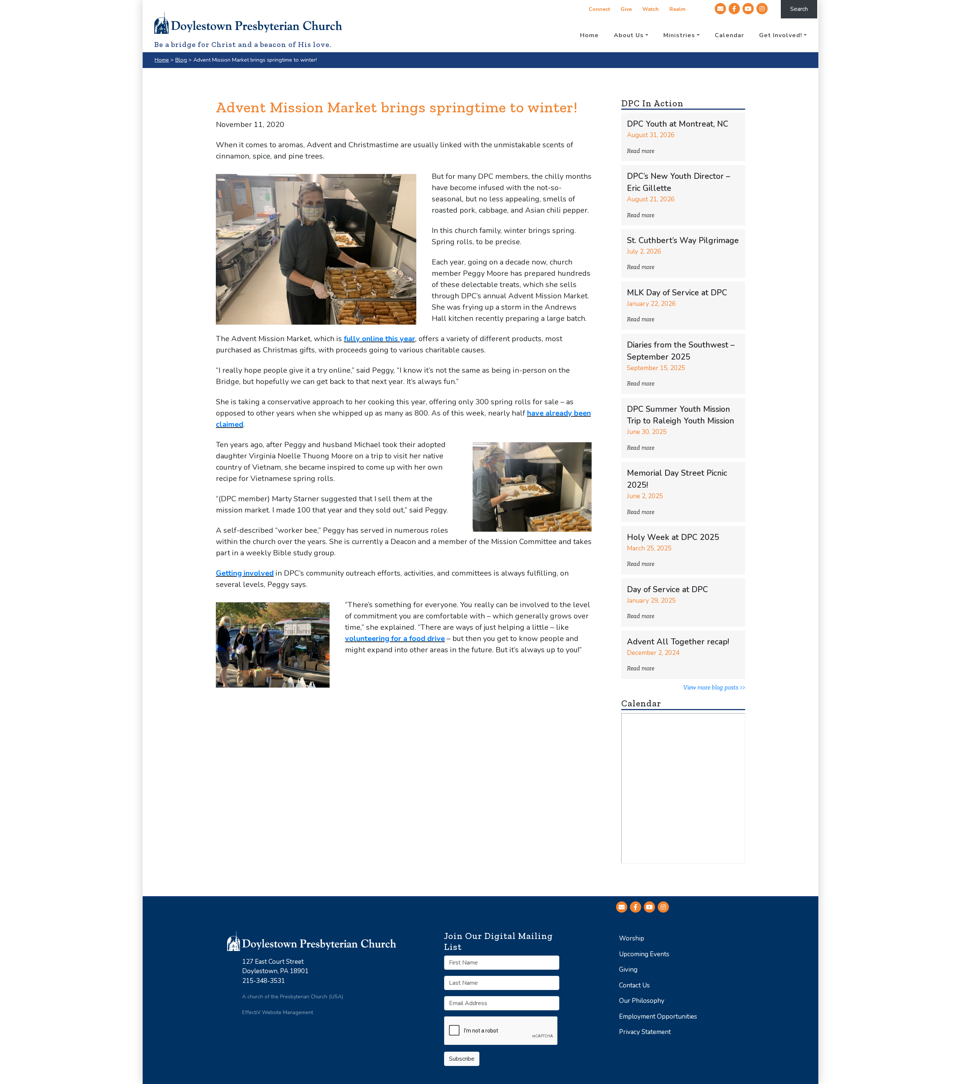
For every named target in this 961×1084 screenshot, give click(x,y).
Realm (677, 9)
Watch (650, 9)
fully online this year (379, 339)
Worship (631, 938)
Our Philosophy (641, 1000)
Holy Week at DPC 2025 (673, 537)
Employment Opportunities (658, 1016)
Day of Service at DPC (667, 589)
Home (162, 59)
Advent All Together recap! (678, 641)
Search (799, 9)
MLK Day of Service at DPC (677, 292)
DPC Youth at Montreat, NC (677, 124)
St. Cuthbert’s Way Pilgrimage (683, 240)
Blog (181, 59)
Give (626, 9)
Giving (628, 969)
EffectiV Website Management (277, 1012)
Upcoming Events (644, 954)
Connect (599, 9)
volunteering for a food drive (395, 638)
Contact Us (634, 985)
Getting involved (245, 573)
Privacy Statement (645, 1032)
